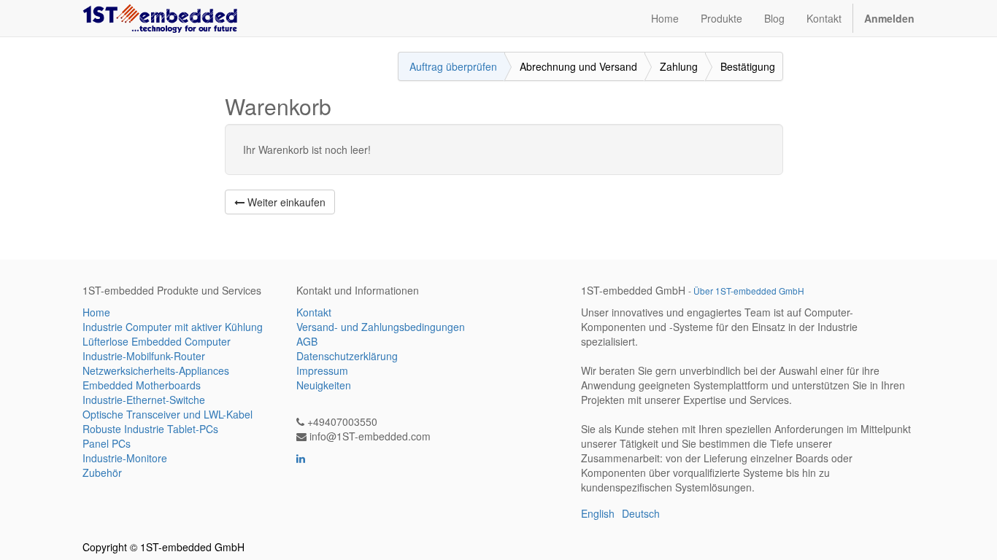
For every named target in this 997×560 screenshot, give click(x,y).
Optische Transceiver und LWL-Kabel (167, 414)
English (598, 513)
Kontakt (313, 312)
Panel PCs (106, 443)
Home (96, 312)
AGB (306, 341)
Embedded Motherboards (141, 385)
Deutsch (641, 513)
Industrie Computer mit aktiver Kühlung (172, 326)
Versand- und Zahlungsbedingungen (380, 326)
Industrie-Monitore (124, 458)
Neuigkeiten (323, 385)
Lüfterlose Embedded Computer (156, 341)
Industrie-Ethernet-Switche (143, 399)
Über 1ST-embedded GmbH (748, 290)
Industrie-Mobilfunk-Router (143, 356)
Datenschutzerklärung (347, 356)
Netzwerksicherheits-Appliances (155, 370)
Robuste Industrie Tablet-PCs (150, 428)
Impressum (322, 370)
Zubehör (102, 472)
